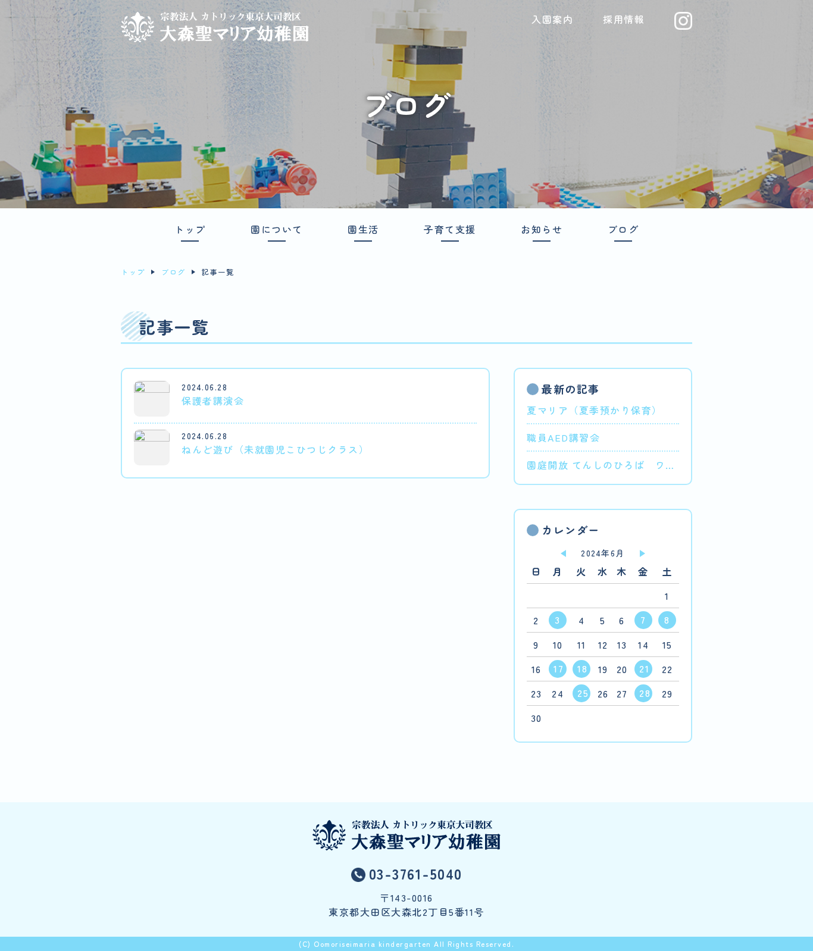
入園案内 (552, 19)
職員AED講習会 (563, 437)
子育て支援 (450, 229)
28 (645, 693)
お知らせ (541, 229)
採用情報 (624, 19)
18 (582, 668)
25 (583, 693)
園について (277, 229)
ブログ (623, 229)
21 (644, 668)
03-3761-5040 (415, 873)
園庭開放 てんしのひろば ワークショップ (603, 465)
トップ (190, 229)
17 (559, 668)
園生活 (363, 229)
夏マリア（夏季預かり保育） (594, 410)
